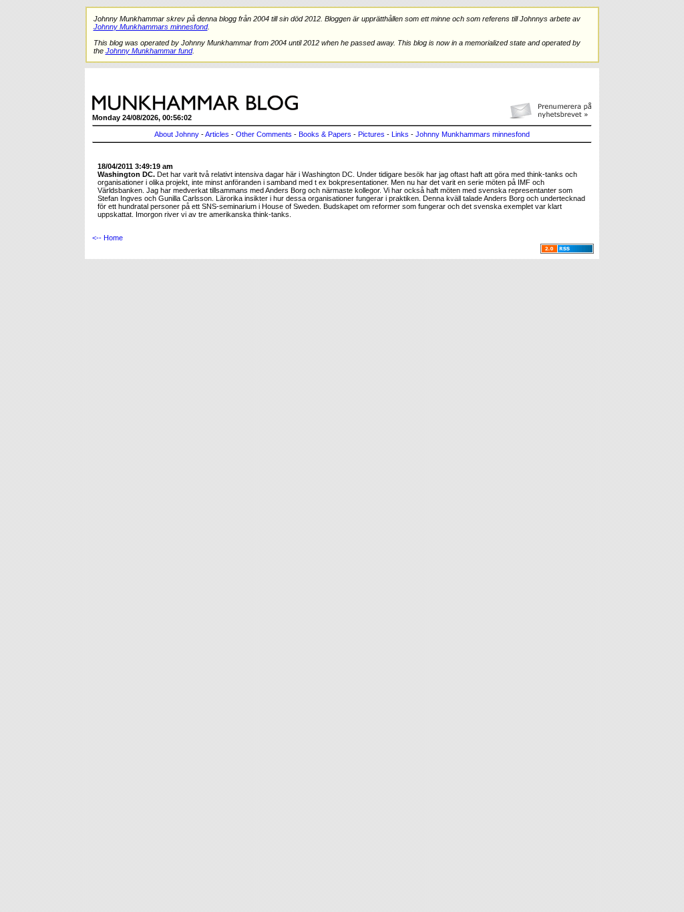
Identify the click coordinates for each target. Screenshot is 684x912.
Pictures (371, 134)
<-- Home (107, 238)
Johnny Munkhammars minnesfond (472, 134)
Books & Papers (325, 134)
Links (400, 134)
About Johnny (176, 134)
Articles (217, 134)
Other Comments (264, 134)
